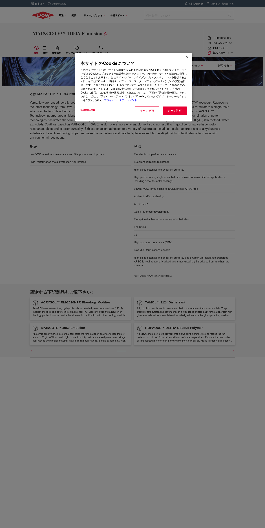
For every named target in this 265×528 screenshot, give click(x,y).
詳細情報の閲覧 (88, 109)
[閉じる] (187, 57)
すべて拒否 (147, 111)
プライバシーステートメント (120, 100)
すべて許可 (175, 111)
